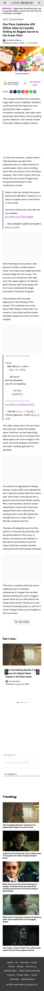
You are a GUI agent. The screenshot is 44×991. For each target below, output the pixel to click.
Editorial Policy (10, 970)
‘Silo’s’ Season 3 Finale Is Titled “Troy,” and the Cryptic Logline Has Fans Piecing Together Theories (22, 949)
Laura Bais (15, 681)
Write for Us (30, 966)
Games (20, 966)
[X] (15, 91)
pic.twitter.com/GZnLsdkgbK (19, 216)
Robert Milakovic (15, 40)
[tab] (17, 702)
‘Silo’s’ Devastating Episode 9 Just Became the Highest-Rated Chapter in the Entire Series (21, 673)
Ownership (14, 979)
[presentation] (22, 654)
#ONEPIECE (17, 394)
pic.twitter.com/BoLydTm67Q (19, 404)
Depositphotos (28, 979)
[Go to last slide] (6, 672)
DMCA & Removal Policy (29, 970)
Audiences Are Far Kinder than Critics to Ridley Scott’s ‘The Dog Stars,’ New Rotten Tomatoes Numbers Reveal (22, 855)
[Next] (37, 672)
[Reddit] (27, 91)
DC (16, 962)
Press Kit (11, 975)
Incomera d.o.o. (22, 987)
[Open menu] (5, 3)
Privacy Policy (23, 975)
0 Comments (32, 43)
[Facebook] (11, 91)
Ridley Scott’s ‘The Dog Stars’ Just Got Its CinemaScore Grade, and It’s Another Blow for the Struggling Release (22, 919)
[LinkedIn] (19, 91)
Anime (34, 962)
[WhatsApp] (30, 91)
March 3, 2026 (12, 227)
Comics (11, 966)
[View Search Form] (39, 3)
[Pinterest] (23, 91)
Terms (34, 975)
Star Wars (24, 962)
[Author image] (4, 40)
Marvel (10, 962)
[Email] (34, 91)
